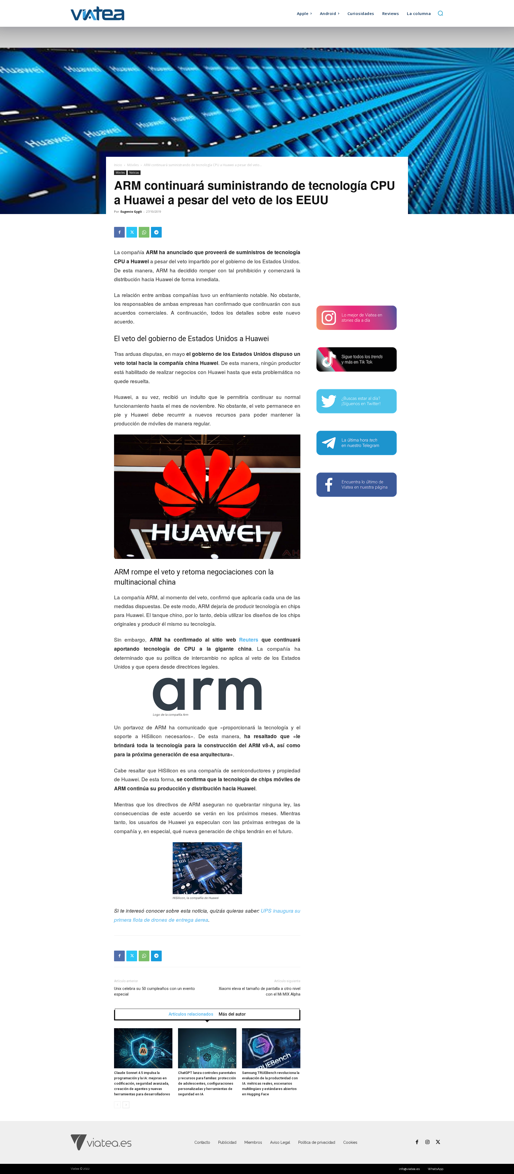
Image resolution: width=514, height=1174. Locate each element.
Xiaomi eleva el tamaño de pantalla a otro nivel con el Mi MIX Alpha (259, 991)
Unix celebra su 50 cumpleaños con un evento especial (154, 991)
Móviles (133, 165)
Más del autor (232, 1014)
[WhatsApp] (144, 232)
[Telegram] (156, 232)
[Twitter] (131, 232)
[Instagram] (427, 1142)
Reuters (250, 639)
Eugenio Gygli (131, 211)
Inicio (118, 165)
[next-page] (126, 1104)
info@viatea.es (409, 1169)
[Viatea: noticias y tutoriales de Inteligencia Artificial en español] (117, 13)
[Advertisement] (356, 260)
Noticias (134, 172)
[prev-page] (117, 1104)
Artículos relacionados (191, 1014)
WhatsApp (435, 1169)
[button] (440, 13)
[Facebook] (119, 232)
